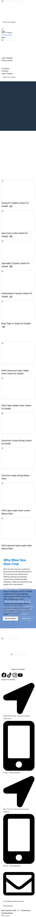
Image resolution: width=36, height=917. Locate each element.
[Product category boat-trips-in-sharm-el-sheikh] (18, 255)
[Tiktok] (9, 675)
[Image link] (10, 645)
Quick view (9, 541)
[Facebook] (4, 675)
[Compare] (14, 541)
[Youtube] (20, 675)
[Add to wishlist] (20, 541)
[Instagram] (14, 675)
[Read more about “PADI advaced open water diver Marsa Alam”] (4, 541)
